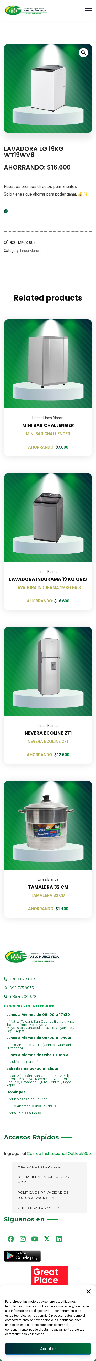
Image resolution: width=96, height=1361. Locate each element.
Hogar (37, 418)
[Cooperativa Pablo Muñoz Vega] (26, 10)
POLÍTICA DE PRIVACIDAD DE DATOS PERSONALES (43, 1195)
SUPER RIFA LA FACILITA (39, 1208)
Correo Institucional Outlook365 (59, 1153)
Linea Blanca (30, 250)
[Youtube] (35, 1239)
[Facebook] (11, 1239)
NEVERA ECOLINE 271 (48, 733)
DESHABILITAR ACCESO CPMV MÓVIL (44, 1180)
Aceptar (48, 1348)
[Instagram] (23, 1239)
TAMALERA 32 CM (48, 887)
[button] (88, 1291)
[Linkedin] (59, 1239)
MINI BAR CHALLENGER (48, 425)
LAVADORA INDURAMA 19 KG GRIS (48, 579)
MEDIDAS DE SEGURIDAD (39, 1167)
